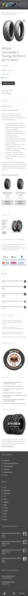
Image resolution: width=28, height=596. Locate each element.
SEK (3, 273)
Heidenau (6, 502)
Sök (14, 593)
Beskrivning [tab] (5, 101)
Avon (5, 487)
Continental (7, 493)
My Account (6, 469)
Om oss (5, 475)
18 (6, 93)
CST (5, 496)
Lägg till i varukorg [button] (7, 202)
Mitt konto (4, 593)
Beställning (7, 460)
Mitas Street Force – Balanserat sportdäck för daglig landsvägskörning (14, 400)
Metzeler (6, 508)
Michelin (10, 93)
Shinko (5, 519)
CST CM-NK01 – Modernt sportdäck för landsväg (14, 403)
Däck (11, 12)
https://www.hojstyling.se (8, 576)
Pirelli (5, 516)
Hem (4, 12)
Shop (8, 12)
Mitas (5, 513)
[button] (24, 20)
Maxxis (5, 505)
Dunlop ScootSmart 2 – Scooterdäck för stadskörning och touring (12, 382)
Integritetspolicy (8, 472)
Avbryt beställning (8, 466)
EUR (6, 273)
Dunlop (5, 499)
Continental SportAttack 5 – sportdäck (12, 392)
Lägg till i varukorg (8, 83)
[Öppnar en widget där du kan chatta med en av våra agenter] (22, 593)
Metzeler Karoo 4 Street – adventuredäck (12, 386)
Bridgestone (7, 490)
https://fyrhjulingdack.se (8, 446)
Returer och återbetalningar (11, 463)
